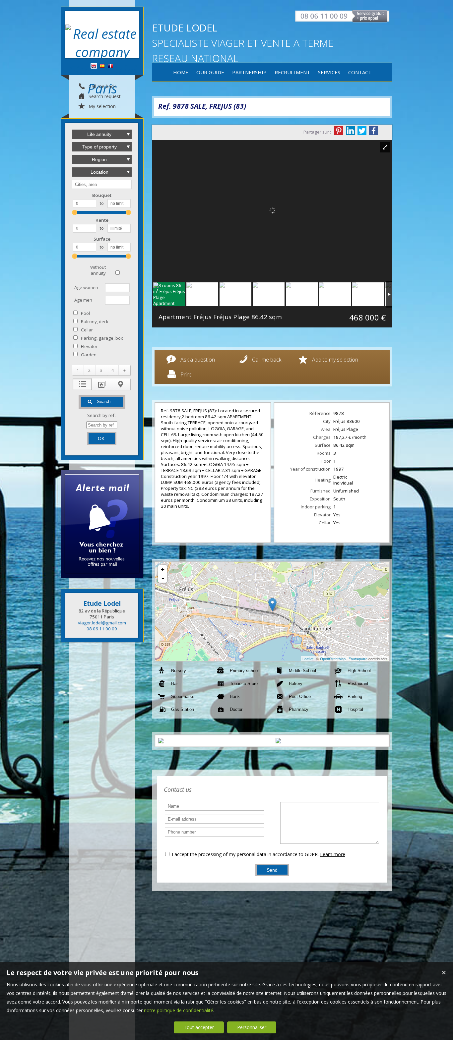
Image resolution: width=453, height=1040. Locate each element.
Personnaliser (251, 1027)
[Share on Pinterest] (338, 130)
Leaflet (307, 658)
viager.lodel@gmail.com (102, 623)
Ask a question (197, 359)
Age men (83, 300)
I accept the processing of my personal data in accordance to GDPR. (245, 854)
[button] (78, 370)
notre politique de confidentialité (178, 1010)
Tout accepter (199, 1027)
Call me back (266, 359)
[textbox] (102, 184)
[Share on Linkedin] (350, 130)
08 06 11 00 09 (102, 629)
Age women (86, 287)
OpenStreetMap (333, 658)
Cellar (87, 330)
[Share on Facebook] (373, 130)
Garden (89, 355)
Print (185, 374)
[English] (94, 66)
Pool (85, 313)
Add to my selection (335, 359)
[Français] (110, 66)
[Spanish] (102, 66)
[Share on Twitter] (361, 130)
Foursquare (358, 658)
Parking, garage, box (102, 338)
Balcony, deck (94, 321)
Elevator (89, 346)
